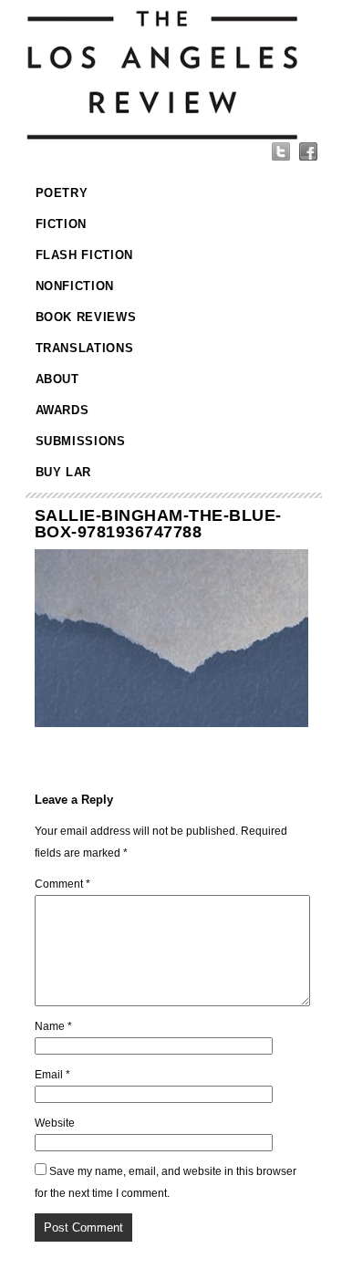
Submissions (81, 441)
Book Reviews (86, 317)
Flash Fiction (84, 255)
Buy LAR (64, 472)
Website (55, 1123)
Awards (62, 410)
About (57, 379)
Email (52, 1074)
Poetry (62, 193)
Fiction (62, 224)
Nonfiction (75, 286)
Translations (85, 348)
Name (53, 1026)
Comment (62, 884)
